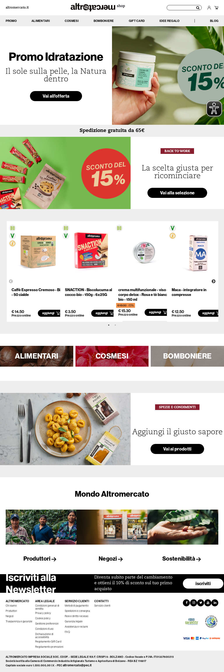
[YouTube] (207, 602)
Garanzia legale (74, 621)
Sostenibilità (179, 558)
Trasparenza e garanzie (19, 621)
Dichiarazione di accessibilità (44, 636)
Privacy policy (43, 613)
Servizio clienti (102, 605)
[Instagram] (193, 602)
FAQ (67, 631)
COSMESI (112, 356)
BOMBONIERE (187, 356)
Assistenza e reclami (76, 626)
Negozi (108, 558)
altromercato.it (17, 7)
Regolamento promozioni (49, 646)
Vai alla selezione (177, 192)
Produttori (37, 558)
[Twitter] (200, 602)
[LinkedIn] (214, 602)
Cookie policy (43, 618)
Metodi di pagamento (77, 605)
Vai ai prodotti (177, 449)
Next (213, 281)
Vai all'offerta (56, 96)
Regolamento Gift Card (48, 641)
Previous (11, 281)
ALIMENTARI (36, 356)
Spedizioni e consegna (77, 610)
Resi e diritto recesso (76, 616)
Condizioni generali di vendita (47, 607)
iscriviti (203, 583)
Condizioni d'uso (44, 628)
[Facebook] (186, 602)
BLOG (214, 21)
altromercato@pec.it (77, 665)
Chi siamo (11, 605)
